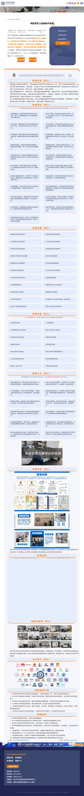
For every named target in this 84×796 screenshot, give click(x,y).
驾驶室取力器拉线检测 (70, 740)
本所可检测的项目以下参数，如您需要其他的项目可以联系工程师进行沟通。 (44, 108)
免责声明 (66, 792)
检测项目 (12, 19)
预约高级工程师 (13, 766)
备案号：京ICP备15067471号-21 (56, 792)
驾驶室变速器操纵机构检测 (20, 740)
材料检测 (18, 19)
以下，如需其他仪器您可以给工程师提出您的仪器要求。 (44, 317)
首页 (8, 19)
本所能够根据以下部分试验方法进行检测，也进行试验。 (44, 377)
